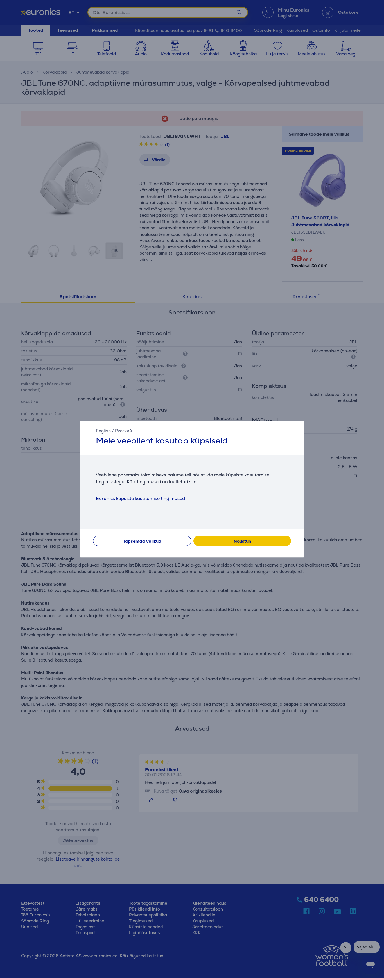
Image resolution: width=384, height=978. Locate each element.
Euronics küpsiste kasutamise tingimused (140, 498)
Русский (123, 430)
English (103, 430)
